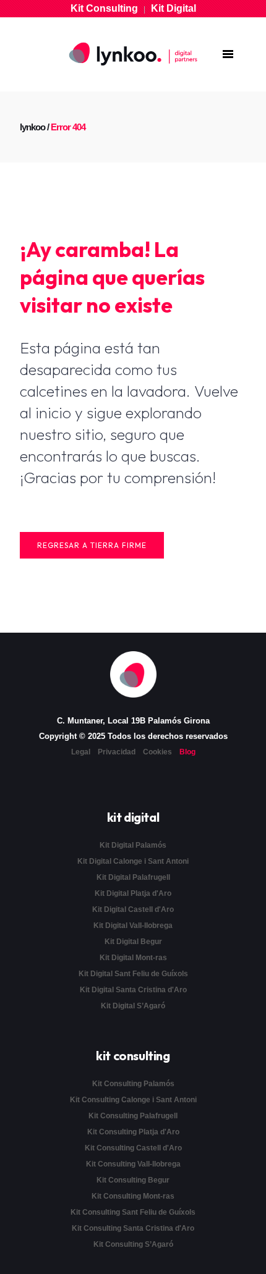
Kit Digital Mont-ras (133, 957)
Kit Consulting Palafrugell (133, 1116)
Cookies (157, 752)
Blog (187, 752)
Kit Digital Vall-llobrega (133, 925)
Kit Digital (173, 8)
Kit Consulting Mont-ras (133, 1196)
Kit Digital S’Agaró (133, 1006)
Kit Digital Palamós (133, 845)
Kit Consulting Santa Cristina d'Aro (133, 1228)
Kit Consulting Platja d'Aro (133, 1132)
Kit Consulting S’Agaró (133, 1244)
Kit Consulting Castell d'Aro (133, 1148)
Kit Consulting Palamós (133, 1083)
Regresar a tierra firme (92, 545)
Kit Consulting (104, 8)
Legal (80, 752)
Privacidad (116, 752)
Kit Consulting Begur (133, 1180)
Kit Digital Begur (133, 941)
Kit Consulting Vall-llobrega (133, 1164)
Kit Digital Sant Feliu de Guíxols (133, 973)
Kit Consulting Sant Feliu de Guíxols (133, 1212)
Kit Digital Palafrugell (133, 877)
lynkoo (32, 127)
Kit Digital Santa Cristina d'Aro (133, 989)
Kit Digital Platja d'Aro (133, 893)
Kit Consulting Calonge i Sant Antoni (133, 1099)
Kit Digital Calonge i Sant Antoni (133, 861)
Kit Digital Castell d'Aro (133, 909)
